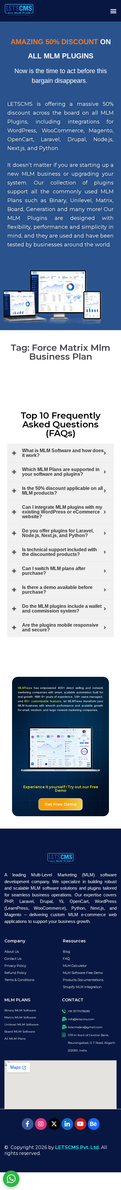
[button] (113, 11)
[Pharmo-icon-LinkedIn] (67, 1124)
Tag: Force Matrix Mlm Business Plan (60, 352)
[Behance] (94, 1124)
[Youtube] (80, 1124)
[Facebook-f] (27, 1124)
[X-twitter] (54, 1124)
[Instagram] (41, 1124)
